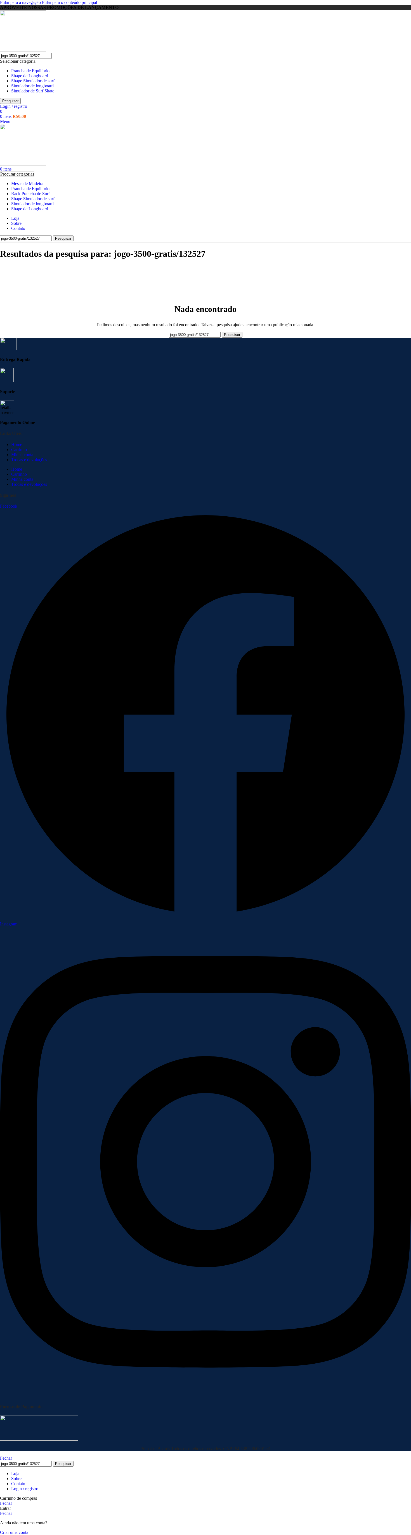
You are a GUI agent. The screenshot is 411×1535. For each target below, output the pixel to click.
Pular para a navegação (21, 2)
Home (16, 444)
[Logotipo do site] (23, 50)
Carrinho (19, 449)
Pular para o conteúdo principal (69, 2)
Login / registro (24, 1488)
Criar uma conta (14, 1532)
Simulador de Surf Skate (32, 90)
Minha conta (22, 454)
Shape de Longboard (29, 75)
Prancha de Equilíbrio (30, 70)
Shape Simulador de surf (33, 80)
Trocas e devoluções (29, 459)
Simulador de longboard (32, 85)
